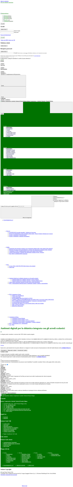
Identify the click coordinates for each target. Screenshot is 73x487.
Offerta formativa (55, 454)
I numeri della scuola (11, 458)
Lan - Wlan (11, 324)
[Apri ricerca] (61, 107)
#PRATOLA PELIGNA (17, 306)
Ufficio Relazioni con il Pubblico (10, 427)
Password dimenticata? (6, 35)
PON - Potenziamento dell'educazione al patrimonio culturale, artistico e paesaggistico (28, 283)
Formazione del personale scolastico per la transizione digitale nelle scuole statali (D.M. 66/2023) (31, 248)
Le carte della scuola (10, 459)
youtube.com (4, 364)
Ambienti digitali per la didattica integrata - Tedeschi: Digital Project (27, 280)
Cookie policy (6, 423)
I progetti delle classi (55, 455)
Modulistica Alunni (26, 454)
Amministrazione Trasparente (10, 442)
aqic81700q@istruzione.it (18, 408)
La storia (8, 461)
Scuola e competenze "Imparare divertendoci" (19, 236)
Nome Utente (17, 30)
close (2, 113)
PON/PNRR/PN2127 (59, 197)
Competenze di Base (14, 317)
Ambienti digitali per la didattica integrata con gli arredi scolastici (23, 278)
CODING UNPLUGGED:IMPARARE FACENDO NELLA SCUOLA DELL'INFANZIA (33, 299)
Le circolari (39, 455)
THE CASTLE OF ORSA (18, 304)
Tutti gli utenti (25, 460)
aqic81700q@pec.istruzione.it (18, 410)
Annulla (2, 99)
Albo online (39, 458)
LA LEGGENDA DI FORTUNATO (20, 302)
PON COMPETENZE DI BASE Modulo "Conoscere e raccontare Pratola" (29, 300)
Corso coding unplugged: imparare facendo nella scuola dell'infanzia (24, 282)
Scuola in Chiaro (7, 445)
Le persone (8, 456)
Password (16, 32)
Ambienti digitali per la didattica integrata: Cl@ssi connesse (25, 279)
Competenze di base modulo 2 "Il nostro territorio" (23, 320)
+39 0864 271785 (9, 407)
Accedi (2, 23)
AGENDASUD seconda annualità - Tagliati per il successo (22, 232)
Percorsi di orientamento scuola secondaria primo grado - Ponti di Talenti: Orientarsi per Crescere (31, 233)
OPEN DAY (31, 465)
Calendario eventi (41, 456)
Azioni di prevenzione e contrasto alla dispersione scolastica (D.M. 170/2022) (26, 252)
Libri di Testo (25, 459)
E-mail (15, 53)
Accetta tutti (22, 350)
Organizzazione (9, 460)
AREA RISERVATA (26, 461)
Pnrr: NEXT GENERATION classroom (18, 253)
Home (55, 196)
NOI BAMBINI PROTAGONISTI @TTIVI (22, 298)
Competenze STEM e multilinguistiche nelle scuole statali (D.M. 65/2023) (25, 251)
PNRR (8, 247)
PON (55, 198)
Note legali (5, 425)
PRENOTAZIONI (21, 465)
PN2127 (8, 231)
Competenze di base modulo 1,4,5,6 (20, 319)
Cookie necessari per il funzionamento (9, 360)
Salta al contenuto (5, 1)
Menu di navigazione (27, 217)
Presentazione (9, 454)
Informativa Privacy (7, 426)
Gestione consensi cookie (9, 431)
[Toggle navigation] (12, 107)
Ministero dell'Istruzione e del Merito (11, 443)
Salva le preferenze (12, 393)
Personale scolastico (26, 456)
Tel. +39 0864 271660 (10, 405)
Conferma (8, 99)
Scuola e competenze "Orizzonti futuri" (18, 235)
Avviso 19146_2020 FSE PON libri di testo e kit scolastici (22, 266)
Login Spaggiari (37, 55)
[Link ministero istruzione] (7, 2)
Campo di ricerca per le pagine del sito (9, 206)
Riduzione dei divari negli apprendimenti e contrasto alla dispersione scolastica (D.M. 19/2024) (30, 249)
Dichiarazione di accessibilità (9, 429)
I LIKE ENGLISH (16, 297)
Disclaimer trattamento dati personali (9, 474)
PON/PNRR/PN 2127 (8, 465)
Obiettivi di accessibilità (8, 430)
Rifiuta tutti (12, 350)
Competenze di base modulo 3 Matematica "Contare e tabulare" (26, 322)
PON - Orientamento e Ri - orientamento (18, 323)
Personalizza (3, 350)
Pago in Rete (6, 446)
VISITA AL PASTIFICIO (18, 295)
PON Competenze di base (15, 294)
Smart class (11, 267)
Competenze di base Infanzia (18, 318)
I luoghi (8, 455)
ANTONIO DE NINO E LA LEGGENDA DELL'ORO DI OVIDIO (28, 303)
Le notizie (39, 454)
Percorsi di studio (25, 458)
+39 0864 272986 (9, 406)
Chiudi (2, 63)
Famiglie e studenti (26, 455)
